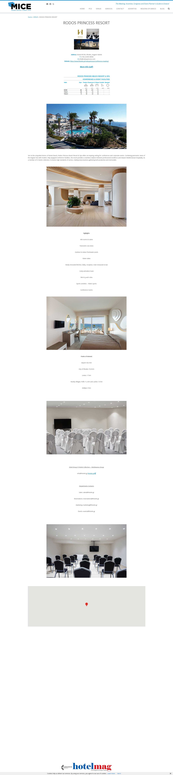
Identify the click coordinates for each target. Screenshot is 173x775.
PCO (90, 9)
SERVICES (108, 9)
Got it (119, 773)
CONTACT (120, 9)
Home (30, 17)
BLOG (162, 9)
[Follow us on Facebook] (51, 4)
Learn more (111, 773)
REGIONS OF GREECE (148, 9)
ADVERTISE (132, 9)
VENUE (98, 9)
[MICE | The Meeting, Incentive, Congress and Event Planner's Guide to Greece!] (20, 7)
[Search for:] (169, 8)
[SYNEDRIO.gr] (54, 4)
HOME (82, 9)
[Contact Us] (47, 4)
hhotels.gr (91, 473)
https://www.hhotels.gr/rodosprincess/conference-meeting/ (89, 61)
